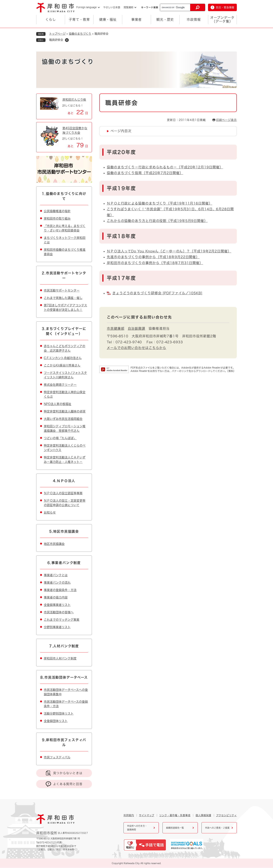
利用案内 (129, 815)
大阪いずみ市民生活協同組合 (63, 418)
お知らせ (50, 512)
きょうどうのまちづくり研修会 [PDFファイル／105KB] (157, 293)
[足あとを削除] (67, 40)
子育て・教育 (79, 19)
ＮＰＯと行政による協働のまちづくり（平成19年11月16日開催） (159, 203)
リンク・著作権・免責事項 (174, 815)
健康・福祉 (108, 19)
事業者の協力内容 (56, 597)
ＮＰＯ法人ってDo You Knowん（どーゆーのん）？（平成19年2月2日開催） (169, 251)
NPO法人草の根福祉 (57, 403)
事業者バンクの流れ (57, 582)
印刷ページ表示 (226, 120)
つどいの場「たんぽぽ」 (60, 438)
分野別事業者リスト (57, 627)
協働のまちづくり (80, 33)
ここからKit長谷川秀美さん (62, 365)
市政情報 (194, 19)
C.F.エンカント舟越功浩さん (63, 357)
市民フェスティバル (57, 757)
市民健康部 (115, 328)
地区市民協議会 (54, 543)
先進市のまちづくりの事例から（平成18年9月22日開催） (153, 257)
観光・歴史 (165, 19)
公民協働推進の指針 (57, 211)
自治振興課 (136, 328)
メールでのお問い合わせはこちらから (136, 347)
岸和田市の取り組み (57, 218)
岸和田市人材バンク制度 (60, 658)
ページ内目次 (120, 131)
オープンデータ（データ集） (222, 19)
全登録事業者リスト (57, 604)
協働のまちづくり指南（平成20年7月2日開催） (145, 173)
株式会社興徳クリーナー (60, 384)
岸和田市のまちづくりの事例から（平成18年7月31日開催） (155, 262)
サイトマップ (146, 815)
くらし (50, 19)
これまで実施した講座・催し (63, 297)
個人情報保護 (203, 815)
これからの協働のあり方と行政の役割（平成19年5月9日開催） (157, 220)
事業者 (136, 19)
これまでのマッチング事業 (61, 619)
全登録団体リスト (56, 720)
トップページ (57, 33)
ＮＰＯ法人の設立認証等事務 (63, 493)
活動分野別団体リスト (59, 713)
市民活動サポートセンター (61, 290)
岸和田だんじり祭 (74, 99)
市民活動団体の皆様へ (59, 612)
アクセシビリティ (226, 815)
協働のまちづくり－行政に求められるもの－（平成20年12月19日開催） (165, 167)
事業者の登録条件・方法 (60, 589)
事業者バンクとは (56, 575)
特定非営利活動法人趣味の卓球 (64, 411)
